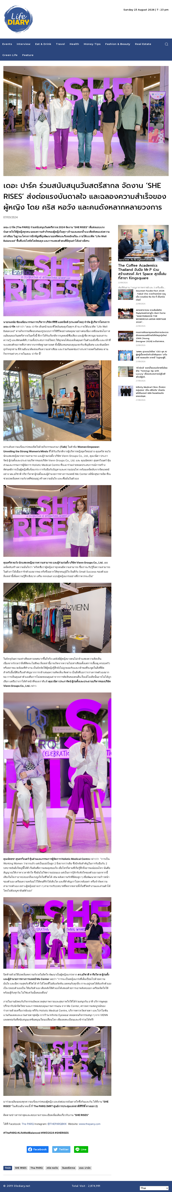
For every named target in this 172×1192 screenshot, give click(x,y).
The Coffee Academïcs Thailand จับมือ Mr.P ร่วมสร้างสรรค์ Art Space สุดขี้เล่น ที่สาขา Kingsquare (142, 272)
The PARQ (28, 1123)
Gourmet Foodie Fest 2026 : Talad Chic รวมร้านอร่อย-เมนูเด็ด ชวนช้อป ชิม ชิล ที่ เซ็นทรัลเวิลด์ (151, 295)
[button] (166, 44)
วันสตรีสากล (68, 1168)
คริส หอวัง (52, 1168)
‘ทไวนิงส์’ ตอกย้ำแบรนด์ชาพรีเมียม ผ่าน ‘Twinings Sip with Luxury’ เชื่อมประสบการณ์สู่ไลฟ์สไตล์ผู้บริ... (151, 372)
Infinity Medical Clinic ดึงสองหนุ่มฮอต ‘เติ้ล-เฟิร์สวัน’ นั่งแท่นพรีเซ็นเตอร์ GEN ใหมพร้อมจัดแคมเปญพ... (150, 392)
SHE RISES (20, 1168)
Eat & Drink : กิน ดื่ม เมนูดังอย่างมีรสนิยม (136, 259)
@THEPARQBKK (57, 1123)
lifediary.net (22, 1186)
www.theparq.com (89, 1123)
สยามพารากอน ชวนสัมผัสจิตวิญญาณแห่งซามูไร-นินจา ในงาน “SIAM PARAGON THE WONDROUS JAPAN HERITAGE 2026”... (151, 316)
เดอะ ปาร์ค (85, 1168)
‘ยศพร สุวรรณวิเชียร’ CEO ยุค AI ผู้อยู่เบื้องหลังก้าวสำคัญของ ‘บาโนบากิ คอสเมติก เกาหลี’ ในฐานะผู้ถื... (151, 354)
